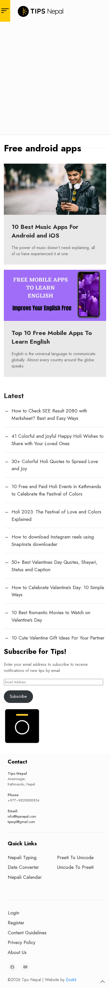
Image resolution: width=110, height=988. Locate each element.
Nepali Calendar (25, 877)
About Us (17, 952)
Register (16, 922)
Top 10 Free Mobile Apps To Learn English (52, 337)
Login (13, 912)
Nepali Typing (22, 857)
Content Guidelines (27, 932)
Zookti (71, 980)
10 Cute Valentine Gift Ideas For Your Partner (58, 637)
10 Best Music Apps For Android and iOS (45, 231)
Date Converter (23, 867)
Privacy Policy (21, 942)
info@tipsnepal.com (22, 816)
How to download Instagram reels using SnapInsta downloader (53, 540)
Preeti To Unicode (75, 857)
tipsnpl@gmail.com (21, 821)
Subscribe (18, 696)
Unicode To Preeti (75, 867)
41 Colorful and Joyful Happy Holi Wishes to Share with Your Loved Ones (58, 439)
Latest (14, 396)
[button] (102, 981)
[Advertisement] (55, 79)
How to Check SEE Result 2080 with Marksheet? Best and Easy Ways (49, 414)
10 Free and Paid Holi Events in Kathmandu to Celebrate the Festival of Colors (56, 490)
